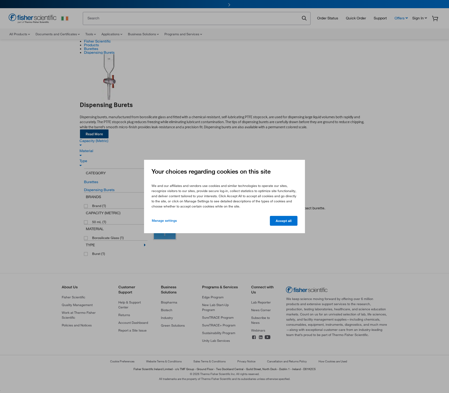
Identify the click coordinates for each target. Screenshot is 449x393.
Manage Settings (164, 220)
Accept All (284, 221)
